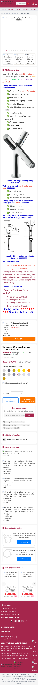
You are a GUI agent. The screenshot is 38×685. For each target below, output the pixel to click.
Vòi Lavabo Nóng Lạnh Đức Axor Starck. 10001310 (10, 589)
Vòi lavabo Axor (24, 13)
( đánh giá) (16, 353)
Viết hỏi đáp (24, 559)
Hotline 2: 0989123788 (8, 611)
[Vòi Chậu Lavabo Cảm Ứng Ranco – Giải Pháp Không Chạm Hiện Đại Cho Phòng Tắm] (8, 467)
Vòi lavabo (15, 13)
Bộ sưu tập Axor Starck (10, 425)
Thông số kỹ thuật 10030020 (17, 439)
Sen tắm (26, 9)
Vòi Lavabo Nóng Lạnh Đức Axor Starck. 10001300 (27, 589)
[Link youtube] (15, 621)
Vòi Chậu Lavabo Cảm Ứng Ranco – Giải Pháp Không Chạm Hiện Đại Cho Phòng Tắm (24, 463)
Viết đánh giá (24, 542)
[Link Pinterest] (26, 621)
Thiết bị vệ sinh (5, 13)
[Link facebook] (11, 621)
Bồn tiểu (18, 9)
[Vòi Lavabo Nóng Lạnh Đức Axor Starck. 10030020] (19, 20)
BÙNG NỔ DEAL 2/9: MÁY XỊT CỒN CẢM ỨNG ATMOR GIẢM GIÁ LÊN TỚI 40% (24, 494)
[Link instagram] (22, 621)
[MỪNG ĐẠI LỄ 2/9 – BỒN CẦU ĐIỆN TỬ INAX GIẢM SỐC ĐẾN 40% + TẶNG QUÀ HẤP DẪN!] (8, 514)
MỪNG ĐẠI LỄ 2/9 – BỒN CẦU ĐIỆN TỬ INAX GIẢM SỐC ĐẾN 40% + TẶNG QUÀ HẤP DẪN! (24, 510)
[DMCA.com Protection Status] (18, 665)
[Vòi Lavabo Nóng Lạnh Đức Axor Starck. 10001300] (27, 578)
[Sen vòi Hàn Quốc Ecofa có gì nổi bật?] (8, 453)
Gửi (29, 415)
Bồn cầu (3, 9)
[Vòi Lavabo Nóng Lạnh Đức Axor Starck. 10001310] (10, 578)
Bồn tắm (11, 9)
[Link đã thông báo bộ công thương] (7, 666)
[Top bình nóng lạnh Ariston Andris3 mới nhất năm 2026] (8, 483)
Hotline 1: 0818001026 (8, 608)
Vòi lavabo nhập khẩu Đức (11, 428)
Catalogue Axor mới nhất (17, 269)
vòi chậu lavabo (25, 186)
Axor (5, 188)
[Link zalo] (19, 621)
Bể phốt (33, 9)
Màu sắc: (12, 366)
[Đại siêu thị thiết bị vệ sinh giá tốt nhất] (8, 4)
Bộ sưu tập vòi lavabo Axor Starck (14, 422)
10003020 (23, 183)
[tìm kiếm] (17, 4)
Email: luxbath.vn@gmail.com (10, 614)
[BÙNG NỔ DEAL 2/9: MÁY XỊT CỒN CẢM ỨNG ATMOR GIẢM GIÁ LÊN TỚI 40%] (8, 497)
